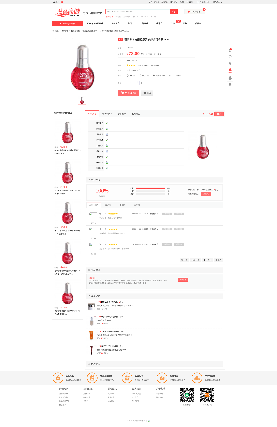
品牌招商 (159, 397)
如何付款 (86, 394)
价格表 (198, 23)
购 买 (219, 114)
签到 (182, 2)
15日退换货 (136, 394)
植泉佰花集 (75, 31)
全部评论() (93, 205)
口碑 (173, 23)
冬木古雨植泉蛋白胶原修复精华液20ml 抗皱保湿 (68, 232)
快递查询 (62, 405)
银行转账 (86, 397)
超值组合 (116, 23)
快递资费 (111, 397)
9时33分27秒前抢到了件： (110, 317)
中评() (122, 205)
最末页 (219, 260)
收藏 (147, 93)
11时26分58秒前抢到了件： (111, 331)
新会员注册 (63, 394)
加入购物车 (128, 93)
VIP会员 (135, 397)
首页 (56, 2)
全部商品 (144, 23)
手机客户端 (204, 2)
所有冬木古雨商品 (95, 23)
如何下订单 (63, 397)
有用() (167, 214)
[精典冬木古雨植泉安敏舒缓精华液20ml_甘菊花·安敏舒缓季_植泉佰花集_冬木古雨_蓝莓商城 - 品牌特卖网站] (67, 12)
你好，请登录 (154, 2)
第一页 (184, 260)
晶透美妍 (126, 17)
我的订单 (164, 2)
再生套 (135, 17)
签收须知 (111, 401)
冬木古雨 (64, 31)
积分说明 (135, 401)
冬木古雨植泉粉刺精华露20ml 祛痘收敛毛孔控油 (67, 312)
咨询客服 (183, 280)
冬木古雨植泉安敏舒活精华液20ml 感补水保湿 (68, 151)
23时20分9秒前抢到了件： (110, 302)
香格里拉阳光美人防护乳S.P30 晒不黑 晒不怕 (114, 335)
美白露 (153, 17)
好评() (108, 205)
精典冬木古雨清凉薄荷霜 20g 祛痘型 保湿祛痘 (115, 306)
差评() (137, 205)
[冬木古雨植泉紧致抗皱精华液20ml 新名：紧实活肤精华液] (68, 252)
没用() (179, 214)
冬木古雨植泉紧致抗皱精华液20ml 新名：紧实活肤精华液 (68, 272)
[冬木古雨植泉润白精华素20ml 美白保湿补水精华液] (68, 172)
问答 (185, 23)
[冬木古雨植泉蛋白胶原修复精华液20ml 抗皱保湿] (68, 212)
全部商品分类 (69, 24)
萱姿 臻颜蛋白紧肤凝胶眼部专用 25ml (111, 350)
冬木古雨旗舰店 (93, 13)
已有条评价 (102, 309)
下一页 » (207, 260)
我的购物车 (196, 11)
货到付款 (86, 401)
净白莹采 (144, 17)
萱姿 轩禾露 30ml (104, 320)
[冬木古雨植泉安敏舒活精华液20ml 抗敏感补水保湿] (68, 131)
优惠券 (159, 23)
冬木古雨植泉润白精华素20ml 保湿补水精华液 (67, 192)
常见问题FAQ (64, 401)
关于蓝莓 (159, 394)
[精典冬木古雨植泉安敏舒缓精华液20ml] (82, 65)
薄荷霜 (118, 17)
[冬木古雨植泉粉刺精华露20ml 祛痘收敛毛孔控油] (68, 292)
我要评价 (206, 194)
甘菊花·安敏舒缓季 (90, 31)
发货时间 (111, 394)
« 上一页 (195, 260)
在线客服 (190, 2)
